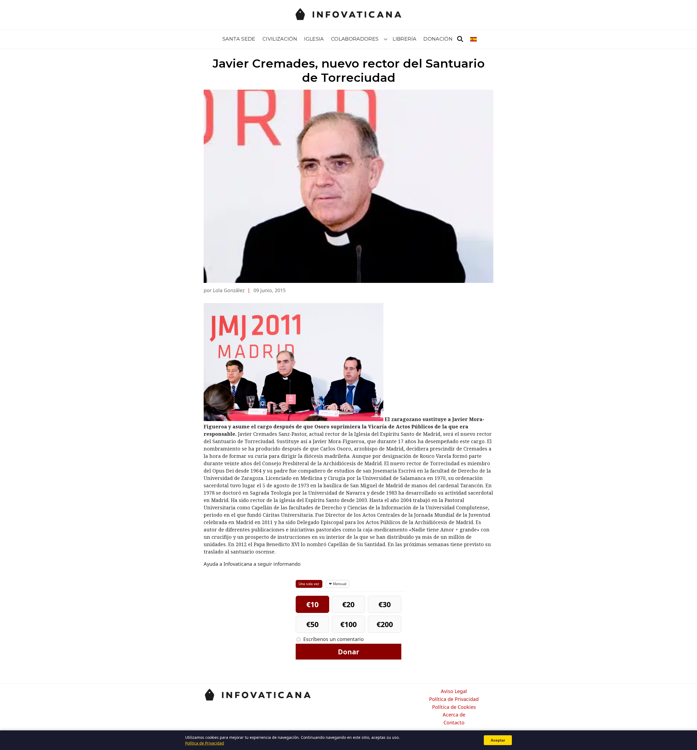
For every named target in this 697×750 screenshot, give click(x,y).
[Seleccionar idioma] (474, 39)
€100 (348, 624)
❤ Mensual (337, 584)
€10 (312, 604)
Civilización (279, 39)
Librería (404, 39)
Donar (348, 651)
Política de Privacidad (454, 699)
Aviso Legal (454, 691)
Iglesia (314, 39)
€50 (312, 624)
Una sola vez (309, 584)
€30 (384, 604)
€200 (385, 624)
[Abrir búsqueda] (460, 39)
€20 (348, 604)
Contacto (454, 722)
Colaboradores (355, 39)
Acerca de (454, 715)
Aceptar (498, 740)
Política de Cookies (454, 707)
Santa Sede (238, 39)
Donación (438, 39)
